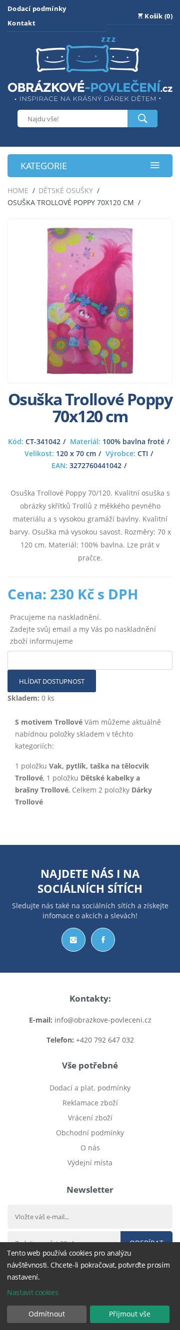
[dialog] (90, 1286)
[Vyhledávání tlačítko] (143, 118)
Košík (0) (157, 15)
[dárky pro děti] (90, 103)
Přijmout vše (129, 1314)
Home (18, 190)
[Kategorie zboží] (155, 166)
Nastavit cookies (32, 1292)
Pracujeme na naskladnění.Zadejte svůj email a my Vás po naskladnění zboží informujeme (83, 629)
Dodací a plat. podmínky (90, 1087)
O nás (90, 1147)
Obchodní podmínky (90, 1132)
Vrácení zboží (90, 1117)
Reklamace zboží (90, 1102)
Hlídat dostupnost (51, 681)
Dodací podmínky (37, 8)
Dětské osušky (65, 190)
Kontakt (22, 22)
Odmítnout (46, 1314)
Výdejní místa (90, 1162)
